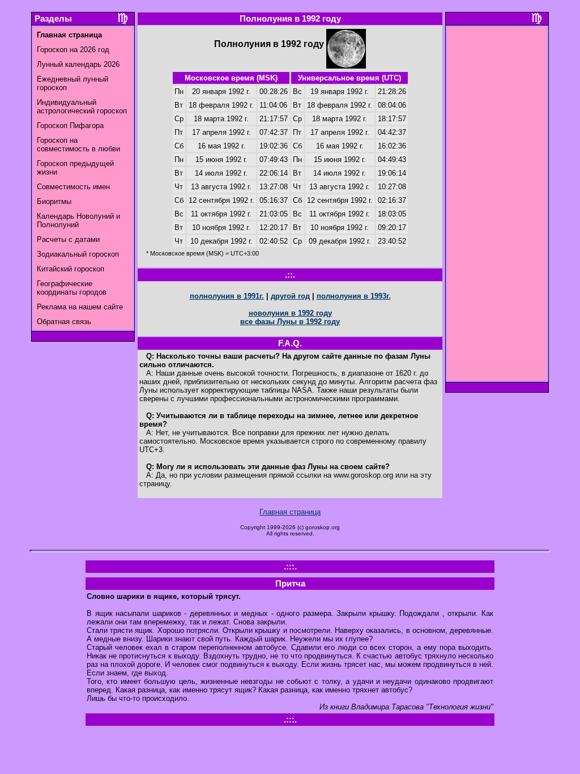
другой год (290, 296)
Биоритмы (54, 201)
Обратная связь (64, 321)
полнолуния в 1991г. (227, 296)
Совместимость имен (73, 186)
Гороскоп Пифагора (70, 125)
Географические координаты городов (71, 287)
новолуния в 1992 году (290, 313)
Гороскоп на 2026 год (73, 49)
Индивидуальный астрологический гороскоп (82, 106)
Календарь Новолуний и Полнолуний (78, 220)
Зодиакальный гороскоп (78, 254)
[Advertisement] (497, 207)
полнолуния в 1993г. (354, 296)
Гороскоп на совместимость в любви (78, 144)
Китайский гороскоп (70, 269)
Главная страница (290, 512)
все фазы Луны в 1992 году (290, 321)
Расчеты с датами (68, 239)
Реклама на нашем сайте (80, 307)
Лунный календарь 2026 (78, 64)
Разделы (53, 18)
